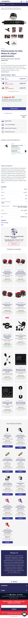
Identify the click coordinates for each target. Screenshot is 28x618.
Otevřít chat (14, 243)
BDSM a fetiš (8, 7)
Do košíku (7, 446)
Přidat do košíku (14, 108)
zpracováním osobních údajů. (15, 613)
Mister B (3, 48)
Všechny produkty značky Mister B (14, 573)
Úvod (2, 7)
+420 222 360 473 (9, 240)
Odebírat (14, 609)
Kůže (2, 225)
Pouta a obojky (16, 7)
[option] (14, 149)
